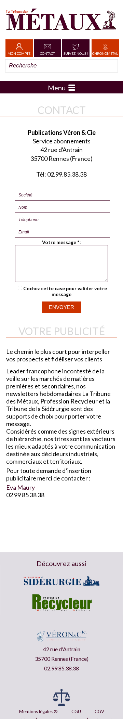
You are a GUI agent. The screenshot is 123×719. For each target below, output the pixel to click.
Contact (47, 53)
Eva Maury (20, 487)
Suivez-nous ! (76, 53)
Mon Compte (19, 53)
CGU (76, 711)
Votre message (59, 242)
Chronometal (105, 53)
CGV (99, 711)
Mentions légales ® (38, 711)
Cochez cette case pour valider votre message (65, 291)
